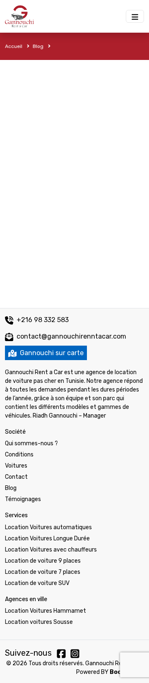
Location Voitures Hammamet (45, 610)
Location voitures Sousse (39, 622)
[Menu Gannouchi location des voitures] (135, 16)
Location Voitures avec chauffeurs (51, 549)
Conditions (19, 454)
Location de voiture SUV (37, 583)
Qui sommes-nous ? (31, 443)
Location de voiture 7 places (42, 572)
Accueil (14, 46)
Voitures (16, 465)
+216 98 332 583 (42, 320)
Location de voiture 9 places (43, 560)
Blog (39, 46)
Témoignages (23, 499)
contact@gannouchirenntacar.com (71, 336)
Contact (16, 476)
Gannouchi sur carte (51, 353)
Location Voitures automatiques (48, 527)
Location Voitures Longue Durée (47, 538)
